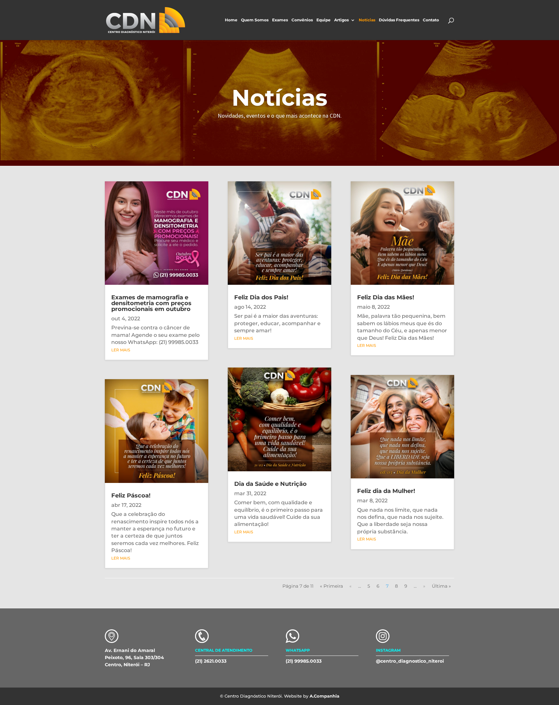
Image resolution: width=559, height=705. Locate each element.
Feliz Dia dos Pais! (261, 297)
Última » (441, 586)
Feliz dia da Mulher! (386, 491)
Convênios (302, 20)
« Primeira (331, 586)
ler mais (120, 349)
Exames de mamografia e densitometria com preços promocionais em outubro (151, 303)
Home (231, 20)
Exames (280, 20)
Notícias (367, 20)
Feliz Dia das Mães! (385, 297)
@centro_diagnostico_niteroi (410, 661)
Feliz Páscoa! (130, 495)
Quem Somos (255, 20)
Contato (431, 20)
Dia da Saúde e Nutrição (270, 483)
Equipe (323, 20)
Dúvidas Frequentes (399, 20)
